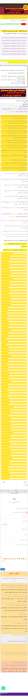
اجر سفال (25, 103)
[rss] (5, 693)
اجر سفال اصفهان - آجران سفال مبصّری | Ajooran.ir (17, 641)
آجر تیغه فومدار (15, 214)
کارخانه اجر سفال (24, 107)
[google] (3, 693)
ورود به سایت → (4, 524)
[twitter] (2, 693)
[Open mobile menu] (25, 7)
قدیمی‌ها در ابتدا (23, 491)
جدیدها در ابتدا (15, 491)
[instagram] (6, 693)
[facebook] (0, 693)
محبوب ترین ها (6, 491)
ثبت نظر (2, 569)
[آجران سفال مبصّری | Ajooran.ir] (14, 14)
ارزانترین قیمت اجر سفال (22, 101)
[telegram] (0, 694)
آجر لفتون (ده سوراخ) (22, 214)
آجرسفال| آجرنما (12, 216)
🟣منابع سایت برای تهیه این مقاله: (18, 83)
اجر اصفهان (25, 105)
